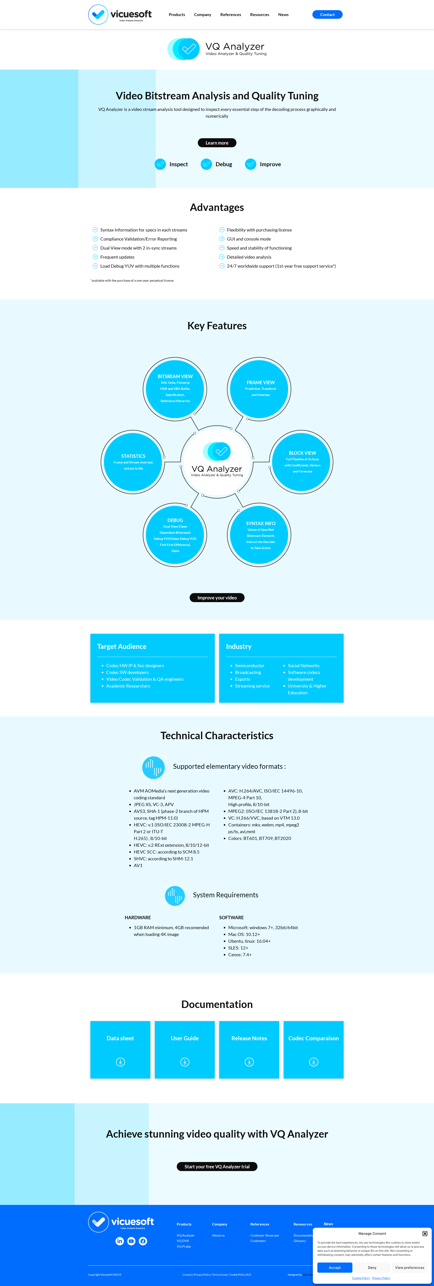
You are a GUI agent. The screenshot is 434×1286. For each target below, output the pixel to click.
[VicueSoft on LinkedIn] (120, 1241)
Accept (335, 1267)
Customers (258, 1241)
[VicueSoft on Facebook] (143, 1241)
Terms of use (219, 1274)
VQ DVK (183, 1241)
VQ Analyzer (186, 1235)
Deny (372, 1267)
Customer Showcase (264, 1235)
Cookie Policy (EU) (240, 1274)
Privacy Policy (381, 1278)
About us (218, 1235)
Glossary (300, 1241)
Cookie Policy (361, 1278)
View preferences (409, 1267)
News (283, 14)
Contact (187, 1274)
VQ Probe (184, 1246)
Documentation (305, 1235)
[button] (425, 1233)
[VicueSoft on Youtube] (131, 1241)
